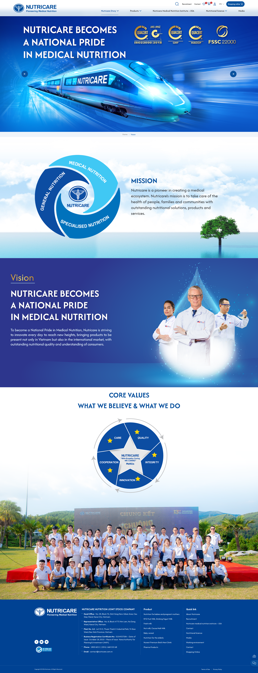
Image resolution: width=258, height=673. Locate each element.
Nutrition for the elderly (154, 637)
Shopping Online (193, 651)
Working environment (195, 642)
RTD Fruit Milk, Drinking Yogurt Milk (158, 618)
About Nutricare (193, 614)
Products (134, 10)
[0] (204, 4)
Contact (197, 4)
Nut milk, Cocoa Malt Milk (154, 628)
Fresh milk (148, 623)
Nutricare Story (108, 10)
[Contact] (254, 656)
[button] (24, 74)
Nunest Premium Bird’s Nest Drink (158, 642)
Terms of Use (205, 669)
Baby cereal (149, 633)
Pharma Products (151, 647)
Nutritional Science (215, 10)
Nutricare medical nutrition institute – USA (204, 623)
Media (241, 10)
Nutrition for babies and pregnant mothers (161, 614)
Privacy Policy (217, 669)
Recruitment (187, 4)
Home (124, 134)
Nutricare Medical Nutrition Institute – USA (173, 10)
